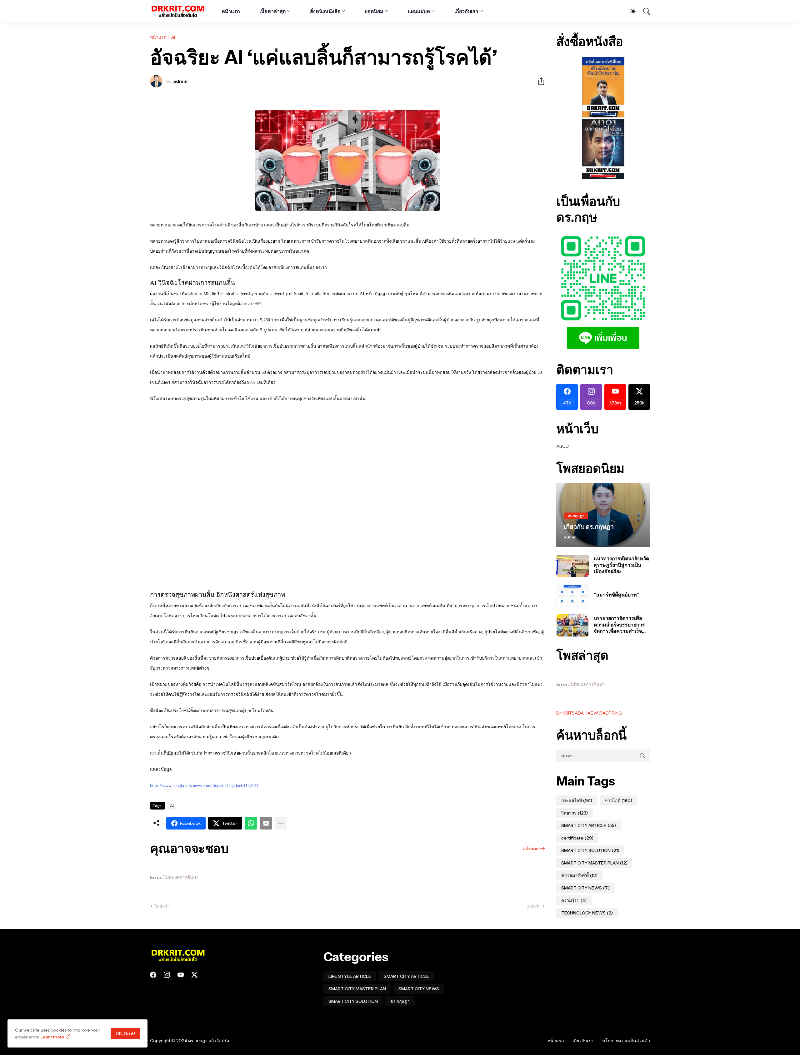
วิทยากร (574, 813)
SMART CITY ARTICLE (588, 825)
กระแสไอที (576, 800)
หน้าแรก (231, 11)
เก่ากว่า (534, 906)
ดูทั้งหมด (530, 848)
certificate (577, 838)
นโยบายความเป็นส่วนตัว (626, 1040)
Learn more (52, 1037)
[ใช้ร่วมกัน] (538, 81)
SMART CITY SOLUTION (590, 850)
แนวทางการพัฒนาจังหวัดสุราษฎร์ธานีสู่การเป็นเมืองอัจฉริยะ (621, 564)
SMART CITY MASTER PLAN (594, 863)
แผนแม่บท (419, 11)
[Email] (266, 823)
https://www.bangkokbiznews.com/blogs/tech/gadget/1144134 (204, 785)
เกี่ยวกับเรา (466, 11)
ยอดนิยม (374, 11)
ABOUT (564, 446)
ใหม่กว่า (162, 906)
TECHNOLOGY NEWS (587, 913)
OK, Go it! (125, 1033)
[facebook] (153, 975)
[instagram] (167, 975)
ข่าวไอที (618, 800)
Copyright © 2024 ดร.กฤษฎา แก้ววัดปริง (189, 1040)
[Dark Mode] (630, 11)
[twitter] (194, 975)
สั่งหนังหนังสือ (325, 11)
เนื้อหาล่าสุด (272, 11)
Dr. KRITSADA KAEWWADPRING (589, 713)
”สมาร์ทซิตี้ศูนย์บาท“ (616, 595)
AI (173, 37)
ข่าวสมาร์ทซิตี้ (579, 875)
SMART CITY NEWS (585, 888)
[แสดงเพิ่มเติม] (281, 823)
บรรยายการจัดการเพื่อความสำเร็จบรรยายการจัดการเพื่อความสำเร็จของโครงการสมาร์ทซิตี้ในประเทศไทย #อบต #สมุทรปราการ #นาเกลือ (622, 624)
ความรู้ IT (574, 900)
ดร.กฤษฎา (400, 1001)
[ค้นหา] (644, 11)
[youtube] (181, 975)
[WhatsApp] (251, 823)
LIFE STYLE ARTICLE (349, 976)
